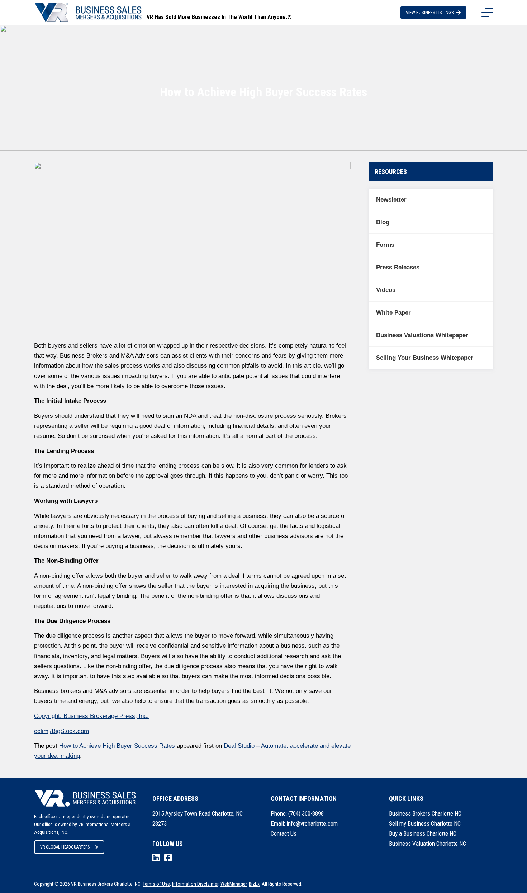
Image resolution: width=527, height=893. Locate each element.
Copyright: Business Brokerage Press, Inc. (91, 716)
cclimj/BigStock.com (61, 731)
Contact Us (283, 833)
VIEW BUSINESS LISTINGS (430, 12)
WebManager (233, 884)
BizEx (254, 884)
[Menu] (487, 12)
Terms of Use (156, 884)
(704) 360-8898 (306, 813)
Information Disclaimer (195, 884)
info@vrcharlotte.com (312, 823)
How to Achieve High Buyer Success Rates (117, 745)
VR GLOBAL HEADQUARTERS (65, 847)
